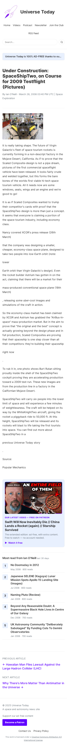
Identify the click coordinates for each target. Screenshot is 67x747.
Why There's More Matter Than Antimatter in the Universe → (33, 685)
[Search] (62, 42)
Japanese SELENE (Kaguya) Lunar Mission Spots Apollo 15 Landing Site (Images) (34, 580)
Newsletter (41, 25)
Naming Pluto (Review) (25, 594)
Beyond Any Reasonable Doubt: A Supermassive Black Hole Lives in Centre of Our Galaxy (37, 609)
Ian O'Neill (11, 94)
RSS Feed (33, 33)
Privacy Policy (41, 731)
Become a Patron (14, 722)
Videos (16, 25)
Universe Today (37, 12)
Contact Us (25, 731)
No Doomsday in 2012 (25, 565)
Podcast (27, 25)
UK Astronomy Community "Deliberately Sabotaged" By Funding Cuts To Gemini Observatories (37, 628)
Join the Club (56, 25)
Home (7, 25)
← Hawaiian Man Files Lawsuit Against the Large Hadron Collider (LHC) (31, 666)
